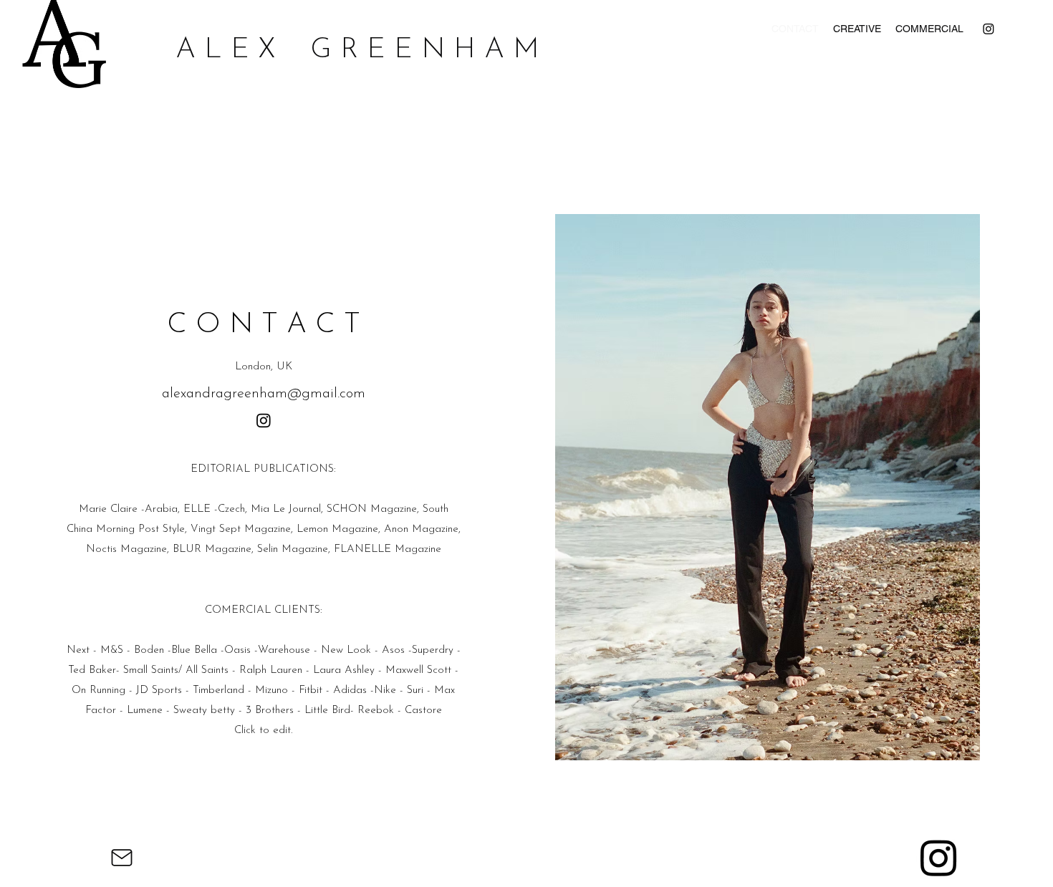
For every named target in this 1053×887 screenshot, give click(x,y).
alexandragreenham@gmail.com (263, 394)
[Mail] (122, 857)
